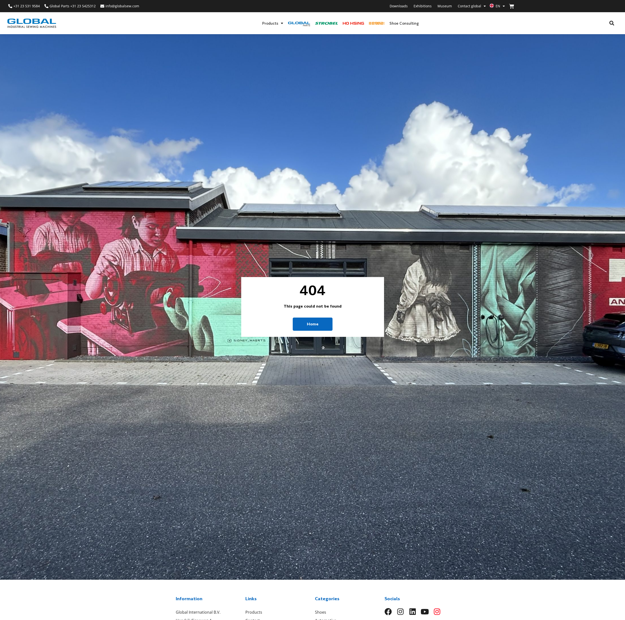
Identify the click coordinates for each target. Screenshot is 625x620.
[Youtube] (424, 611)
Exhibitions (423, 6)
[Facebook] (388, 611)
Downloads (399, 6)
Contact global (469, 6)
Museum (445, 6)
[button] (611, 23)
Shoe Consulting (404, 23)
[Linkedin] (412, 611)
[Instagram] (400, 611)
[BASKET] (511, 6)
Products (270, 23)
